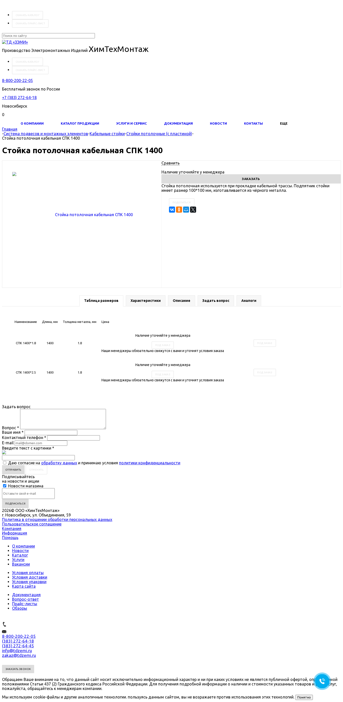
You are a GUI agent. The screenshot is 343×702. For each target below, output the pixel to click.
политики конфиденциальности (149, 463)
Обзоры (19, 608)
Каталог (20, 555)
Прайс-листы (24, 603)
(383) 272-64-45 (18, 645)
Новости (218, 123)
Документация (178, 123)
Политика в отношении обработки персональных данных (57, 519)
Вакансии (21, 564)
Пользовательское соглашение (32, 524)
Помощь (10, 537)
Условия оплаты (28, 572)
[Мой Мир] (186, 210)
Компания (11, 528)
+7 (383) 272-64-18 (19, 97)
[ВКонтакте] (172, 210)
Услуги (18, 559)
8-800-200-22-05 (17, 80)
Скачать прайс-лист (30, 23)
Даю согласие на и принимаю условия (94, 463)
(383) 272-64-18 (18, 641)
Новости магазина (25, 486)
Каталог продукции (80, 123)
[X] (193, 210)
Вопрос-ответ (25, 599)
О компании (32, 123)
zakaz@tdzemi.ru (19, 655)
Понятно (304, 697)
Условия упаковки (29, 581)
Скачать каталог (27, 15)
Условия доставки (29, 577)
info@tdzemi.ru (17, 650)
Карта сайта (24, 586)
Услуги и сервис (131, 123)
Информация (14, 533)
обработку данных (59, 463)
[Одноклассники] (179, 210)
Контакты (253, 123)
